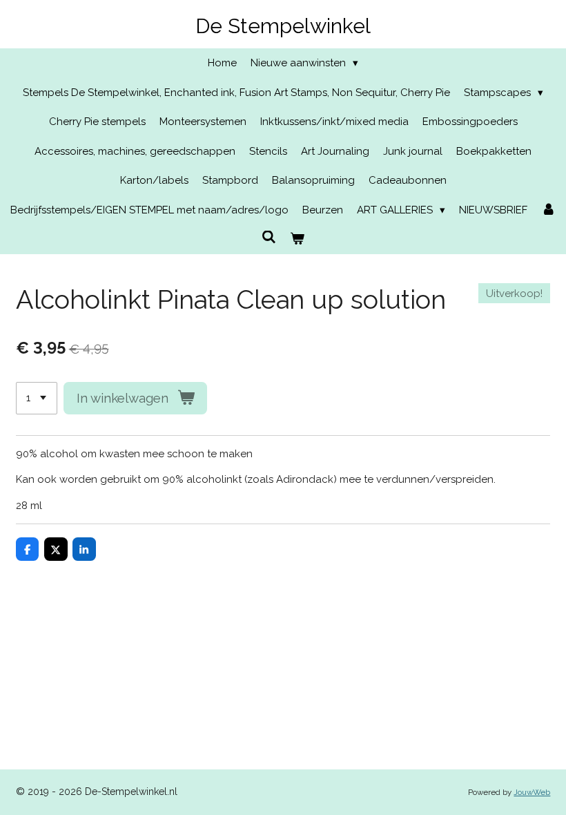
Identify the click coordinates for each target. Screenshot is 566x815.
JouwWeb (532, 792)
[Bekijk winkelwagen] (297, 239)
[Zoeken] (269, 237)
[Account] (548, 210)
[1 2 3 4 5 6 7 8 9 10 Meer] (36, 398)
